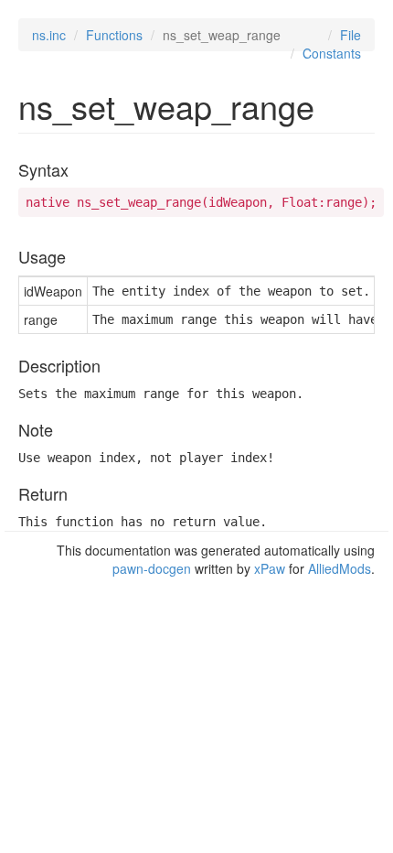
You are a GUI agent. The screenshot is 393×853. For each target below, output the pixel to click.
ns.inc (49, 35)
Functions (114, 35)
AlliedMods (339, 568)
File (350, 35)
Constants (332, 53)
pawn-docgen (151, 568)
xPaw (269, 568)
